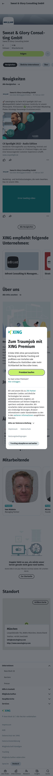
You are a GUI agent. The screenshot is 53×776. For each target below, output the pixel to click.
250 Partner (31, 391)
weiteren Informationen (23, 415)
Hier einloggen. (14, 382)
